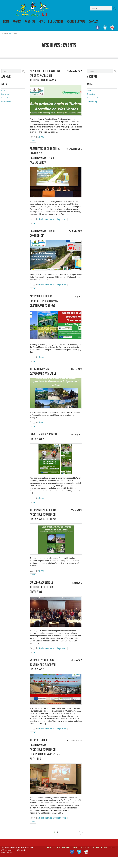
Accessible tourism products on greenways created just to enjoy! (44, 301)
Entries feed (5, 94)
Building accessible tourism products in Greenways (42, 587)
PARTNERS (30, 22)
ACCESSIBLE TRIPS (76, 22)
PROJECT (17, 22)
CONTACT (93, 22)
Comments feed (6, 98)
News (41, 137)
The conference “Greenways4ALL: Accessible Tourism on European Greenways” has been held (45, 749)
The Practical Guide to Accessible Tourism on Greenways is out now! (43, 515)
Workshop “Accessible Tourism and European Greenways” (43, 665)
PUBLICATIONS (55, 22)
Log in (3, 90)
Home (6, 22)
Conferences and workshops (50, 219)
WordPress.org (6, 102)
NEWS (42, 22)
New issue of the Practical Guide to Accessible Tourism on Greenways (45, 76)
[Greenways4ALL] (34, 10)
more (33, 141)
